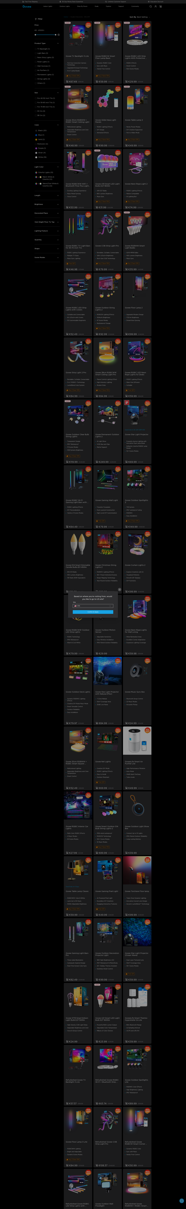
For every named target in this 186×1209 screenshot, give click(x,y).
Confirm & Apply (93, 612)
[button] (93, 606)
